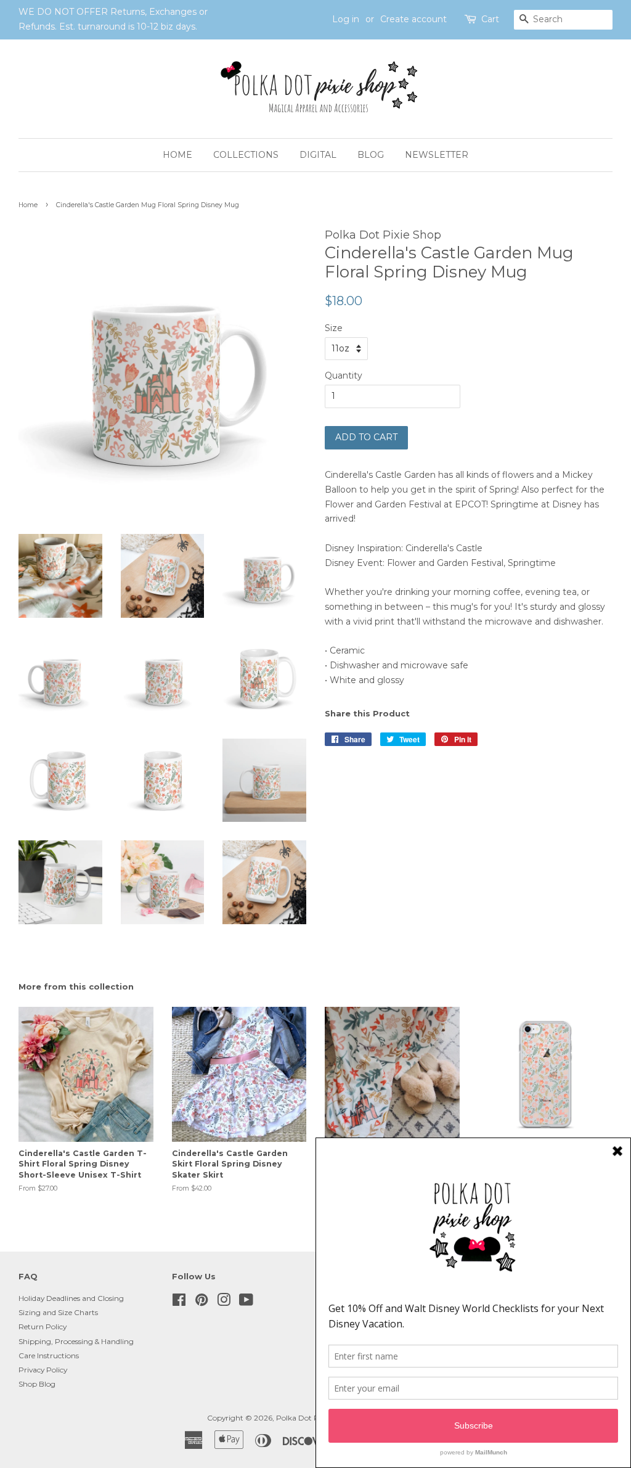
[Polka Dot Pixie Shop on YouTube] (246, 1302)
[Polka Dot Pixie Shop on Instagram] (223, 1302)
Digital (317, 154)
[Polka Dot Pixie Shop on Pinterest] (201, 1302)
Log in (345, 19)
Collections (246, 154)
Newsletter (436, 154)
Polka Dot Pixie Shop (313, 1417)
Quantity (343, 375)
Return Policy (42, 1326)
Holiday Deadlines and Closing (71, 1298)
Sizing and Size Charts (58, 1312)
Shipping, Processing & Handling (76, 1341)
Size (334, 328)
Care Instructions (48, 1355)
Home (177, 154)
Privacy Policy (42, 1369)
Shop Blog (36, 1383)
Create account (413, 19)
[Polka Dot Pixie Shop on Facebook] (179, 1302)
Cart (490, 19)
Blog (370, 154)
